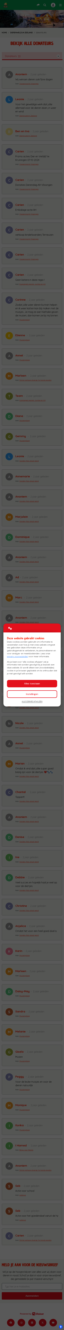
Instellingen (32, 694)
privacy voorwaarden (17, 656)
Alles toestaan (32, 683)
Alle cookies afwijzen (32, 701)
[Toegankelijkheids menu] (61, 1327)
